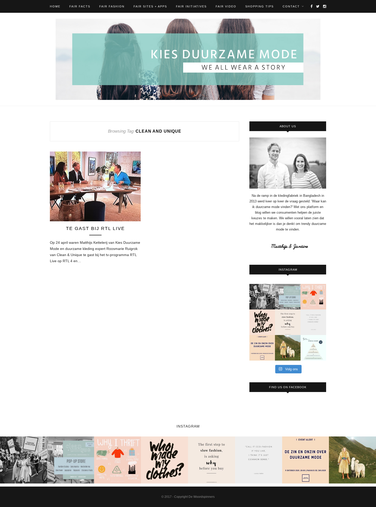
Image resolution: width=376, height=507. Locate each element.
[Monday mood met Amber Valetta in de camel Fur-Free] (288, 348)
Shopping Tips (259, 6)
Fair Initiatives (191, 6)
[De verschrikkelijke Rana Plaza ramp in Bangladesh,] (262, 296)
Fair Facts (79, 6)
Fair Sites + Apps (150, 6)
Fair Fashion (112, 6)
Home (55, 6)
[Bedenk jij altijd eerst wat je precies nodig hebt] (288, 322)
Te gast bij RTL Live (95, 228)
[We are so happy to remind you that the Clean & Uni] (288, 296)
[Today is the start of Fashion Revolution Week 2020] (262, 322)
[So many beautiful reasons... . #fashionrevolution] (313, 296)
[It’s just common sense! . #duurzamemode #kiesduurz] (313, 322)
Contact (291, 6)
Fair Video (226, 6)
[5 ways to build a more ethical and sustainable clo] (313, 348)
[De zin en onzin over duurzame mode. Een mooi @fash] (262, 348)
